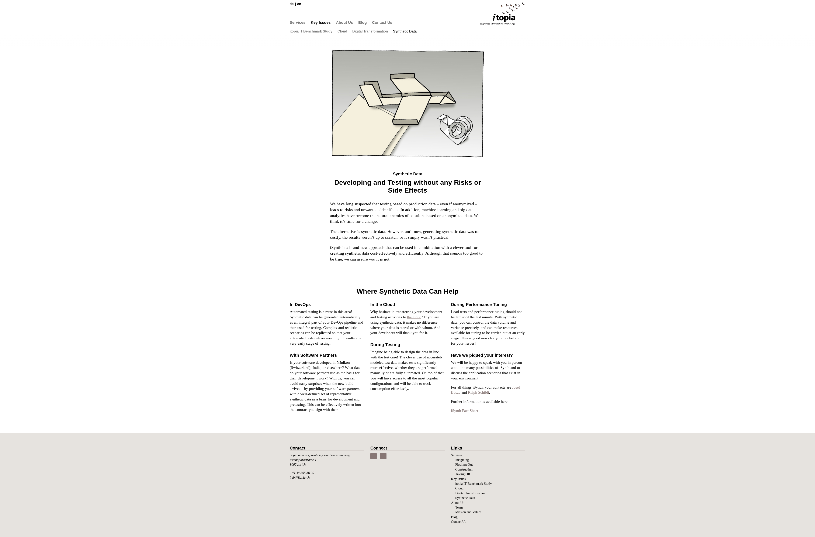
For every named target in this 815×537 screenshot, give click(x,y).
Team (459, 507)
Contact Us (382, 22)
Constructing (463, 469)
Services (297, 22)
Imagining (462, 460)
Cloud (342, 31)
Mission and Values (468, 512)
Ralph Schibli (478, 392)
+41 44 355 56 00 (302, 473)
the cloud (414, 317)
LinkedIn (373, 456)
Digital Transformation (370, 31)
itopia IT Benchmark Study (311, 31)
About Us (344, 22)
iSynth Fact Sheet (464, 411)
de (292, 4)
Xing (383, 456)
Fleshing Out (464, 464)
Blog (362, 22)
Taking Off (462, 474)
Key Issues (321, 22)
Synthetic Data (405, 31)
